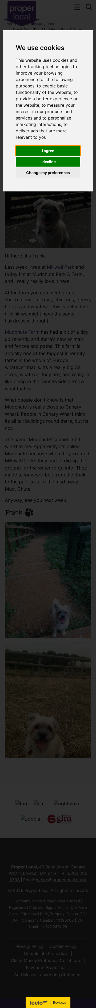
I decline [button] (48, 161)
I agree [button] (48, 150)
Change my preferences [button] (48, 172)
